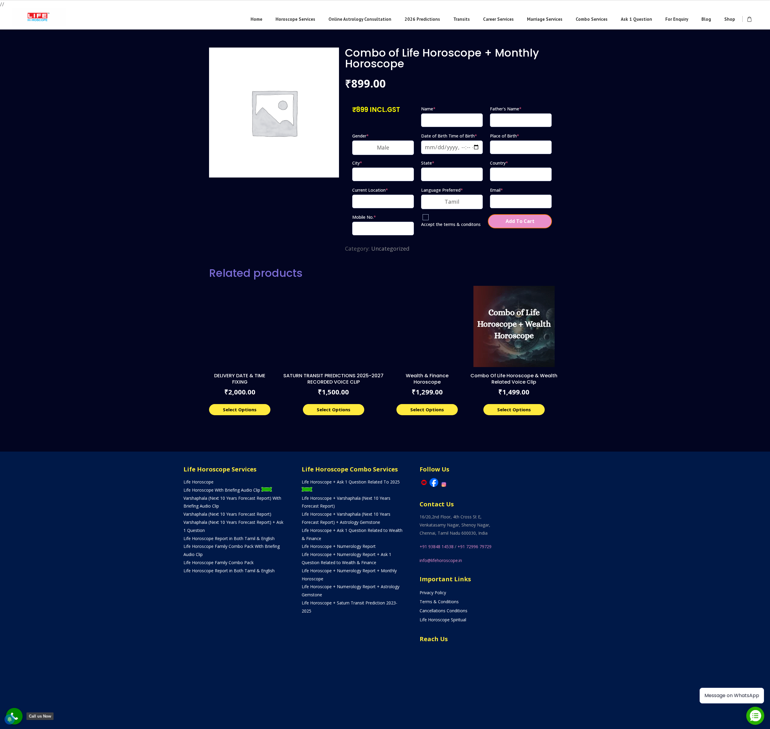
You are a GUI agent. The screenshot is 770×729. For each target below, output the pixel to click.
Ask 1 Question (636, 19)
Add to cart (520, 221)
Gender (360, 136)
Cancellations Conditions (443, 610)
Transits (461, 19)
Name (428, 109)
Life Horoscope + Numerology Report (339, 546)
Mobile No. (364, 217)
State (427, 163)
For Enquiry (676, 19)
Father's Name (506, 109)
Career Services (498, 19)
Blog (706, 19)
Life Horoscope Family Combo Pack (218, 562)
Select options (240, 409)
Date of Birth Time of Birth (449, 136)
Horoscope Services (295, 19)
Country (499, 163)
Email (496, 190)
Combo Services (592, 19)
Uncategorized (390, 248)
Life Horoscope (198, 482)
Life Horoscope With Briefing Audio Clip (222, 490)
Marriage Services (544, 19)
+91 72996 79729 (474, 546)
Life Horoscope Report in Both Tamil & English (229, 538)
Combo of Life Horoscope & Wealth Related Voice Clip (513, 378)
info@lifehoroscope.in (441, 560)
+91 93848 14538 (437, 546)
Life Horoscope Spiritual (443, 619)
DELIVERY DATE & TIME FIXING (239, 378)
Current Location (370, 190)
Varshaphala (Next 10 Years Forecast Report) (227, 514)
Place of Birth (504, 136)
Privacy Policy (433, 592)
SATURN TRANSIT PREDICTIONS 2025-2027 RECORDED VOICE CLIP (333, 378)
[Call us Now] (14, 716)
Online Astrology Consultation (359, 19)
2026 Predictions (422, 19)
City (357, 163)
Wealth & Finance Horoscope (427, 378)
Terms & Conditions (439, 601)
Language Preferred (442, 190)
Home (256, 19)
